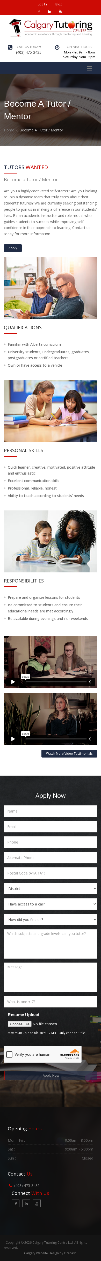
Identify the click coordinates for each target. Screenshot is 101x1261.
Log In (42, 4)
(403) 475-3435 (28, 52)
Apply (13, 248)
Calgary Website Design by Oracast (50, 1253)
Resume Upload (23, 1015)
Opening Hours (79, 47)
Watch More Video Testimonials (69, 753)
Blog (58, 4)
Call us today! (29, 47)
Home (9, 130)
